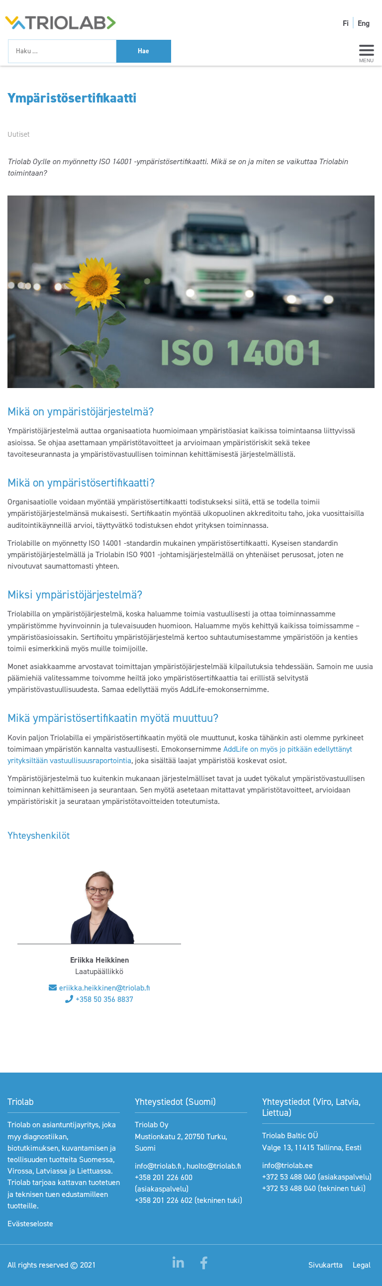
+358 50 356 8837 (104, 999)
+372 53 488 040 (289, 1177)
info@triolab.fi (158, 1166)
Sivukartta (325, 1265)
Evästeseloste (30, 1223)
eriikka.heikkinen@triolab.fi (104, 988)
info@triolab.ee (287, 1165)
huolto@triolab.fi (214, 1166)
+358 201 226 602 (163, 1200)
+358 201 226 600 (163, 1177)
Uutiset (18, 134)
